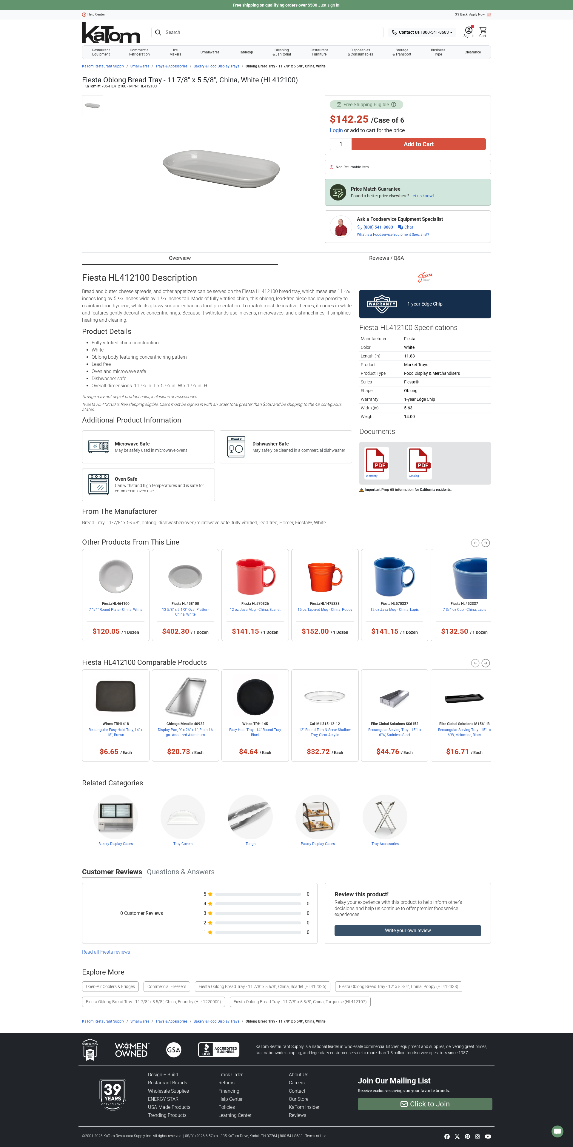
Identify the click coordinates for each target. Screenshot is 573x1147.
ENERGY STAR (163, 1099)
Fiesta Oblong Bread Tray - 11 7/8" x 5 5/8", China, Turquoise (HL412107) (300, 1001)
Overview (180, 258)
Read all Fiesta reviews (106, 952)
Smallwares (210, 52)
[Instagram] (477, 1136)
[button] (469, 32)
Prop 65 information (397, 490)
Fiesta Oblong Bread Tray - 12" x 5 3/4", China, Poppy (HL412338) (398, 986)
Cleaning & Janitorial (281, 52)
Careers (297, 1083)
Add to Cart (419, 144)
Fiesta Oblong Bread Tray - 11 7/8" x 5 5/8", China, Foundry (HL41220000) (153, 1001)
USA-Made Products (169, 1107)
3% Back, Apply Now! (470, 14)
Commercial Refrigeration (139, 52)
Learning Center (234, 1115)
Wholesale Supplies (168, 1091)
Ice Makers (175, 52)
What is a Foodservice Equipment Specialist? (393, 234)
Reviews (297, 1115)
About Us (298, 1074)
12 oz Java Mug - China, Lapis (394, 610)
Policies (226, 1107)
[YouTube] (488, 1136)
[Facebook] (447, 1136)
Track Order (230, 1074)
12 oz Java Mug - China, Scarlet (255, 610)
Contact (297, 1091)
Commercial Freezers (166, 986)
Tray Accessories (385, 844)
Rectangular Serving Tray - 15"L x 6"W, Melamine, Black (464, 732)
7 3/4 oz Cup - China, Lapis (464, 610)
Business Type (438, 52)
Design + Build (163, 1074)
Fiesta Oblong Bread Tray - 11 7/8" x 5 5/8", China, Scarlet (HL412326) (262, 986)
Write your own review (408, 930)
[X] (457, 1136)
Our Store (298, 1099)
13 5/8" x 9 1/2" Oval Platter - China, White (185, 612)
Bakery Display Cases (115, 844)
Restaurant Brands (167, 1083)
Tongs (250, 844)
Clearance (473, 52)
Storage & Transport (401, 52)
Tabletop (246, 52)
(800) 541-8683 (378, 227)
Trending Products (167, 1115)
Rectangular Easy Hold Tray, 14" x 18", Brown (116, 732)
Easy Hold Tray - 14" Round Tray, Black (255, 732)
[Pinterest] (467, 1136)
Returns (226, 1083)
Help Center (96, 14)
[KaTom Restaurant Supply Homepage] (111, 32)
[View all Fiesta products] (425, 277)
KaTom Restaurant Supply (103, 66)
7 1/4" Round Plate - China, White (115, 610)
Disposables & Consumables (360, 52)
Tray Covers (182, 844)
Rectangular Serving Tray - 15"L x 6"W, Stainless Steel (394, 732)
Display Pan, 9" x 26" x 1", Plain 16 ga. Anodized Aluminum (185, 732)
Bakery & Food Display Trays (216, 66)
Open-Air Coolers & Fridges (110, 986)
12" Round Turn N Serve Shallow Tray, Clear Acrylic (325, 732)
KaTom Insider (304, 1107)
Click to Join (430, 1104)
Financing (228, 1091)
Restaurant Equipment (101, 52)
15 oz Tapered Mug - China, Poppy (325, 610)
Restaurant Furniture (319, 52)
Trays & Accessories (171, 66)
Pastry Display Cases (318, 844)
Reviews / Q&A (386, 258)
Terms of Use (315, 1136)
